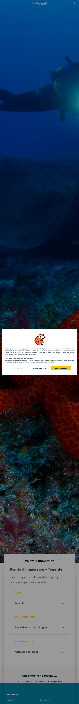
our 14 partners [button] (23, 349)
